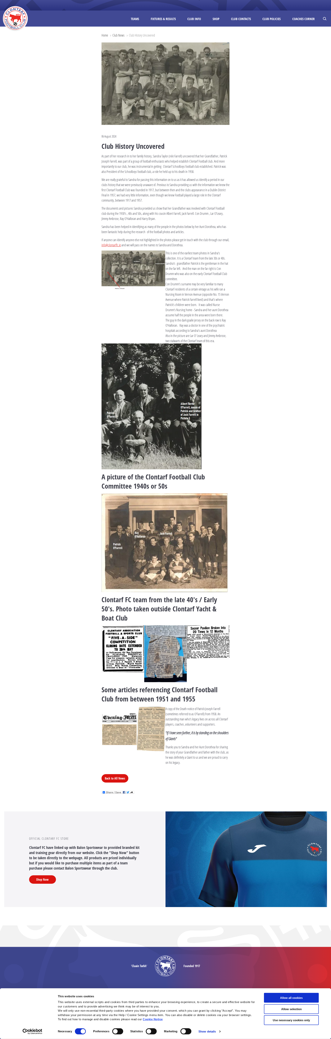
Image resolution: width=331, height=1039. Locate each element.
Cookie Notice (153, 1019)
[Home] (15, 18)
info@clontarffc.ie (111, 245)
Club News (118, 35)
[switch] (117, 1031)
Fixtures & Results (163, 19)
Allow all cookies (291, 997)
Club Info (194, 19)
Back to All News (115, 778)
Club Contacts (241, 19)
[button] (325, 18)
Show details (207, 1031)
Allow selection (291, 1009)
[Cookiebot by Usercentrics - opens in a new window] (32, 1031)
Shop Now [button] (42, 879)
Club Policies (271, 19)
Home (105, 35)
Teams (135, 19)
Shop (216, 19)
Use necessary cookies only (291, 1020)
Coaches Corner (303, 19)
